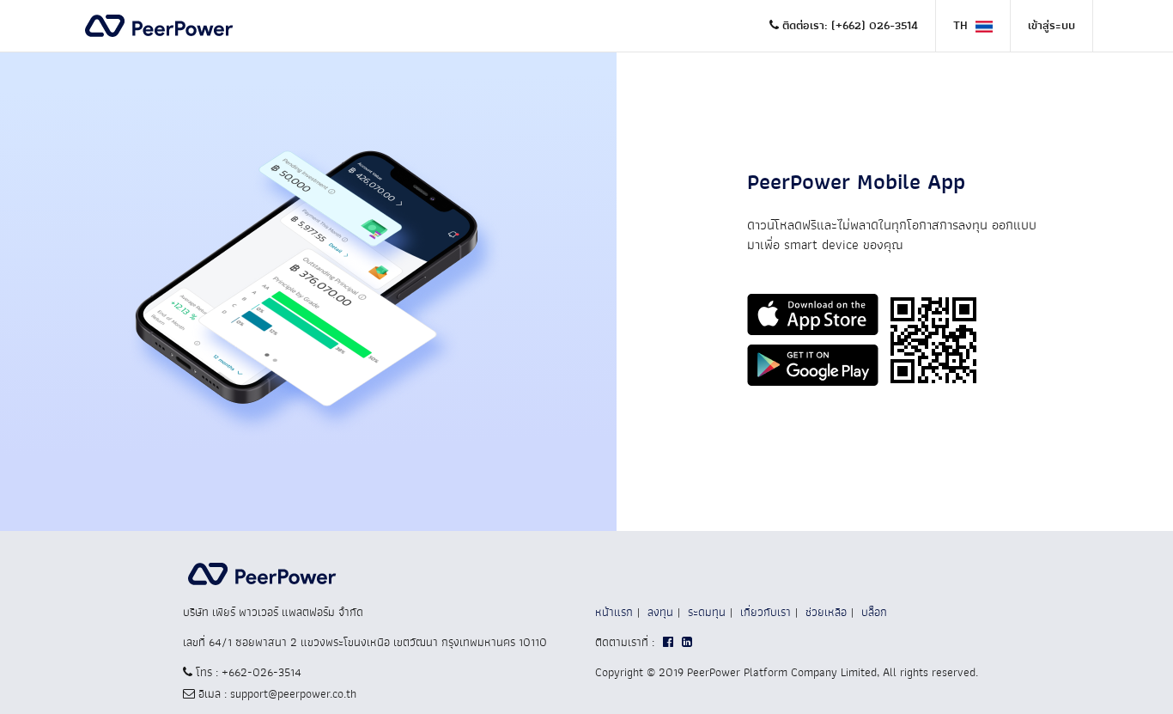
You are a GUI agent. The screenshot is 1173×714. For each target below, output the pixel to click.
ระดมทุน (707, 612)
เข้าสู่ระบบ (1051, 25)
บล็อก (874, 612)
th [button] (962, 25)
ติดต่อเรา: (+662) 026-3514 (848, 25)
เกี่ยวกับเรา (765, 612)
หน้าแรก (614, 612)
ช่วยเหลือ (826, 612)
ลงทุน (660, 612)
